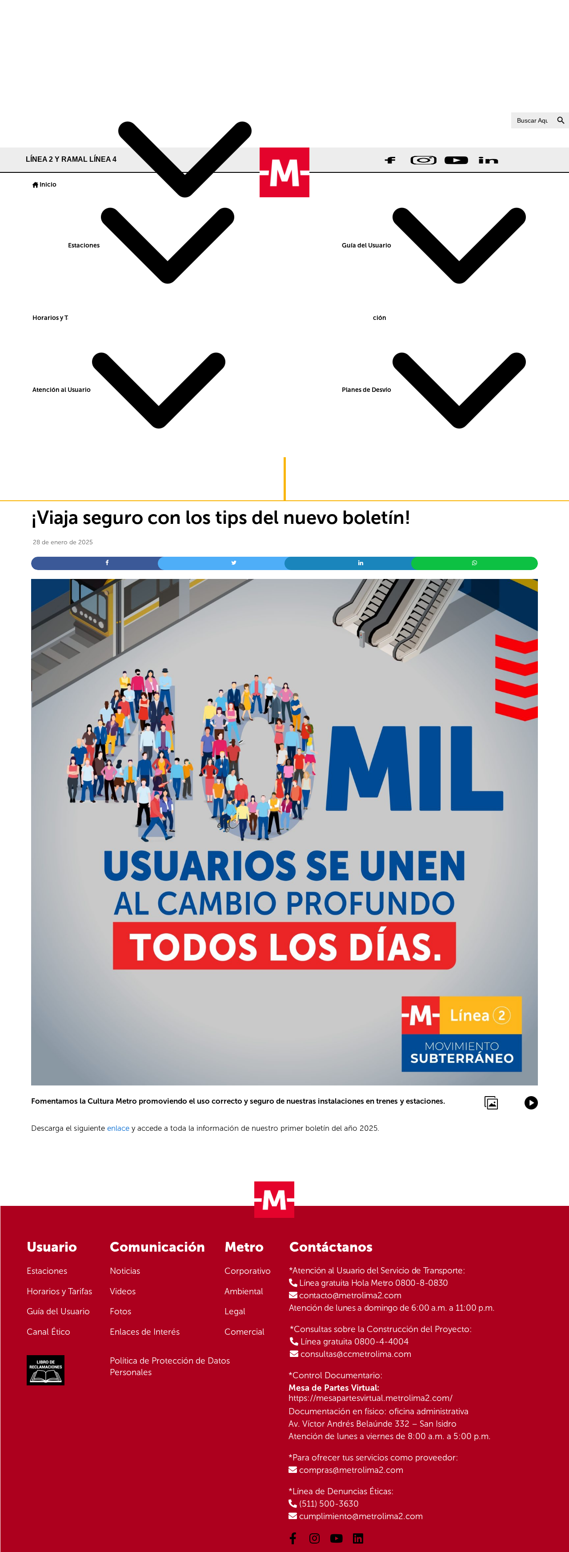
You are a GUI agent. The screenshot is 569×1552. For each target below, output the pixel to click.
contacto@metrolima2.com (350, 1295)
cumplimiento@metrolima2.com (361, 1516)
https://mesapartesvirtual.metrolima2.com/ (371, 1398)
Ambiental (243, 1291)
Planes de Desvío (367, 390)
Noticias (125, 1271)
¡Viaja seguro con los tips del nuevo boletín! (221, 518)
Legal (234, 1311)
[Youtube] (336, 1538)
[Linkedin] (358, 1538)
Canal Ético (48, 1332)
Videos (123, 1291)
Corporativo (247, 1271)
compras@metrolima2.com (351, 1470)
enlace (118, 1128)
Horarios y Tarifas (58, 318)
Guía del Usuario (367, 245)
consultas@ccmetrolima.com (356, 1354)
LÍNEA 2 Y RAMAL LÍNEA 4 (72, 159)
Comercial (244, 1332)
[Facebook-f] (293, 1538)
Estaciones (84, 245)
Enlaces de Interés (145, 1332)
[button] (11, 71)
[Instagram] (315, 1538)
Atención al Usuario (62, 390)
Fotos (120, 1311)
